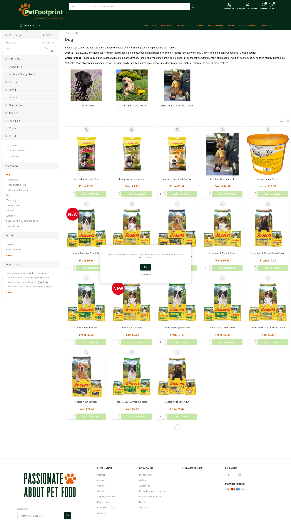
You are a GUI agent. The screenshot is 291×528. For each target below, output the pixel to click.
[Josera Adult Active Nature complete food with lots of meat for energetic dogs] (131, 228)
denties (21, 273)
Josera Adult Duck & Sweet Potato (268, 253)
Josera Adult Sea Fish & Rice (86, 253)
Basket (142, 502)
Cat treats (12, 273)
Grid (281, 120)
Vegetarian (37, 286)
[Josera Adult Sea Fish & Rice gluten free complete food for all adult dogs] (86, 228)
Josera (13, 145)
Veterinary (11, 200)
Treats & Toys (13, 226)
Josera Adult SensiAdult (177, 402)
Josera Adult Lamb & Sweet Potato (268, 327)
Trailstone (15, 156)
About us (101, 513)
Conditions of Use (106, 507)
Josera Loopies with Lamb (132, 179)
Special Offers (13, 205)
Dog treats (41, 273)
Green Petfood (17, 150)
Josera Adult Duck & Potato (222, 253)
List (287, 120)
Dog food (86, 105)
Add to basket (91, 194)
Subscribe (67, 515)
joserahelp (12, 286)
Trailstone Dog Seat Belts (222, 179)
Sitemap (101, 474)
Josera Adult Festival (86, 327)
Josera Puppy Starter (267, 179)
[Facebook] (233, 474)
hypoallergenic (14, 282)
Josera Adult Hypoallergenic (177, 327)
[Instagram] (239, 474)
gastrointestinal (14, 277)
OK (145, 267)
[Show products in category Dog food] (86, 85)
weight (47, 286)
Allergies (10, 215)
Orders (142, 480)
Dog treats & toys (132, 105)
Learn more (145, 274)
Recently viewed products (152, 491)
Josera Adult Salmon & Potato (132, 402)
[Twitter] (228, 474)
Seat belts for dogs (177, 105)
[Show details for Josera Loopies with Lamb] (131, 154)
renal (21, 286)
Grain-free (29, 277)
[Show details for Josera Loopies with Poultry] (177, 154)
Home (68, 33)
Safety (9, 210)
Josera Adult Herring (132, 327)
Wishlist (143, 507)
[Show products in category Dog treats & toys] (131, 85)
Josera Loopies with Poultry (177, 179)
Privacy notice (104, 502)
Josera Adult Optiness (86, 402)
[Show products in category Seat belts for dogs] (177, 85)
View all (10, 255)
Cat (8, 195)
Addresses (144, 485)
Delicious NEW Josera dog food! (22, 221)
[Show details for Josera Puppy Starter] (267, 154)
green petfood (42, 277)
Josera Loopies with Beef (86, 179)
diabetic (31, 273)
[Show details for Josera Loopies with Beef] (86, 154)
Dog (8, 174)
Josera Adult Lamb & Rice (223, 327)
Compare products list (247, 8)
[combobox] (144, 6)
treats (28, 286)
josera (43, 282)
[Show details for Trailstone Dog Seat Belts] (222, 154)
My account (229, 8)
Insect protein (29, 282)
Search (193, 6)
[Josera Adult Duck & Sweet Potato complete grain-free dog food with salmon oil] (267, 228)
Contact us (102, 480)
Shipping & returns (106, 496)
